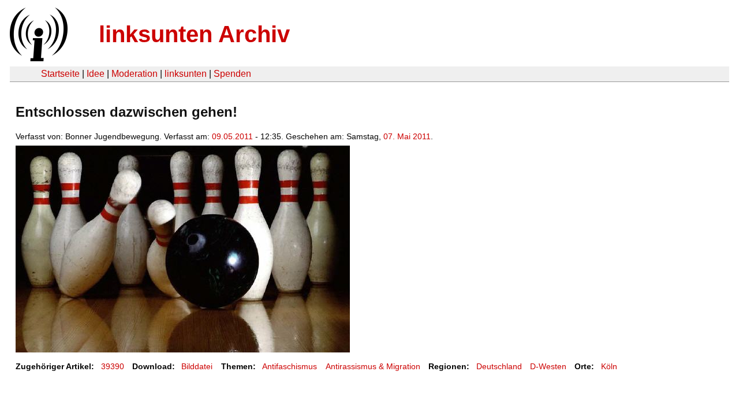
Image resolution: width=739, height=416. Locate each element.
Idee (95, 74)
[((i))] (37, 58)
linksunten (186, 74)
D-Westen (548, 366)
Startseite (60, 74)
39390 (112, 366)
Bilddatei (196, 366)
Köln (609, 366)
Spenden (232, 74)
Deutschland (499, 366)
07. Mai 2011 (407, 136)
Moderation (134, 74)
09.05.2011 (232, 136)
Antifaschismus (289, 366)
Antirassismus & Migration (373, 366)
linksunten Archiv (194, 34)
